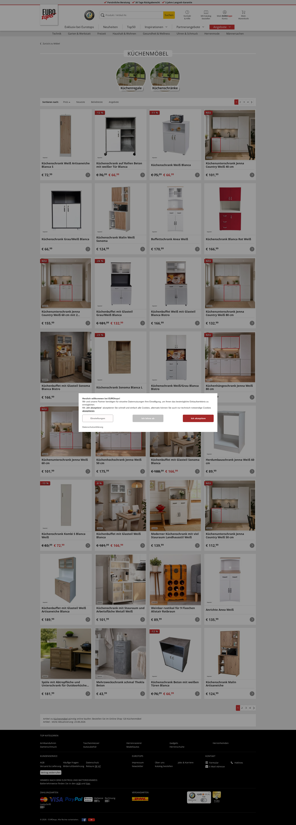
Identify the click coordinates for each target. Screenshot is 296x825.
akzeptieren (88, 411)
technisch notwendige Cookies (196, 407)
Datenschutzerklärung (92, 427)
